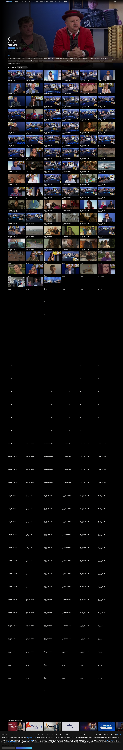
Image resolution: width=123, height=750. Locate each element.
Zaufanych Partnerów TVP (10, 741)
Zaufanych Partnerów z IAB (111, 740)
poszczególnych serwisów (31, 737)
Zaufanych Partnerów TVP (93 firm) (24, 735)
